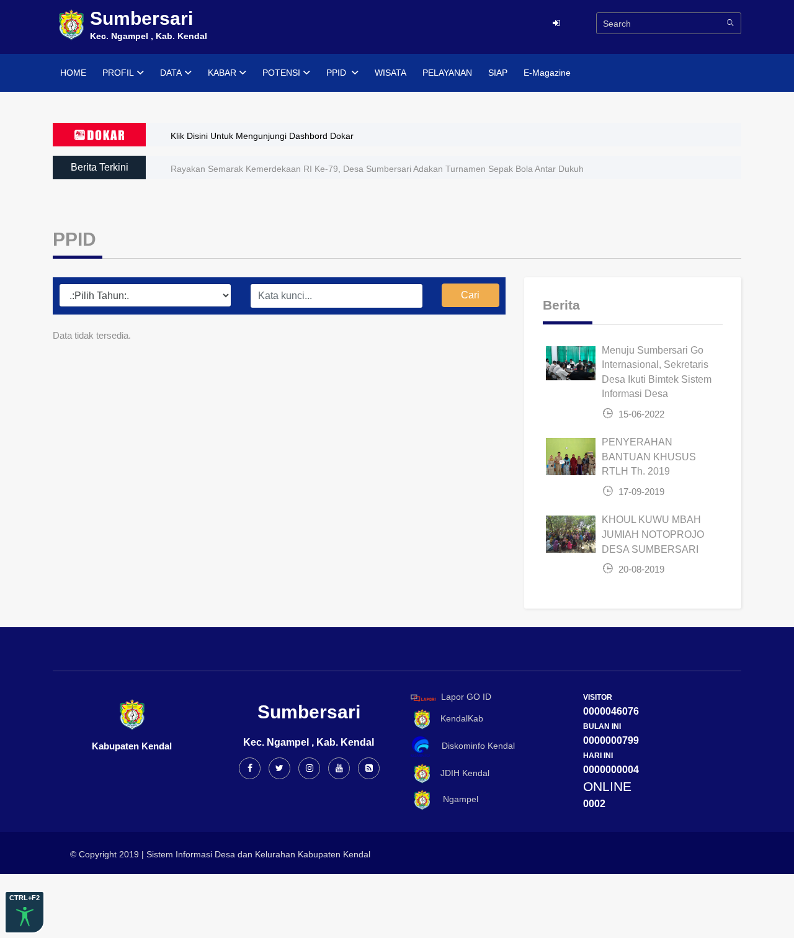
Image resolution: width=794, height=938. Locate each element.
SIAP (497, 73)
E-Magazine (547, 73)
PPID (337, 73)
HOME (73, 73)
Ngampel (455, 800)
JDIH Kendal (461, 773)
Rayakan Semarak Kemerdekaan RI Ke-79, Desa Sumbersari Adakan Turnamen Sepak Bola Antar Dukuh (377, 169)
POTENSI (281, 73)
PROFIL (118, 73)
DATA (171, 73)
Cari (470, 295)
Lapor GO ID (466, 697)
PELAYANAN (447, 73)
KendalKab (458, 718)
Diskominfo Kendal (474, 746)
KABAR (222, 73)
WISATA (390, 73)
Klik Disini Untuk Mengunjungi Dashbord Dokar (262, 136)
